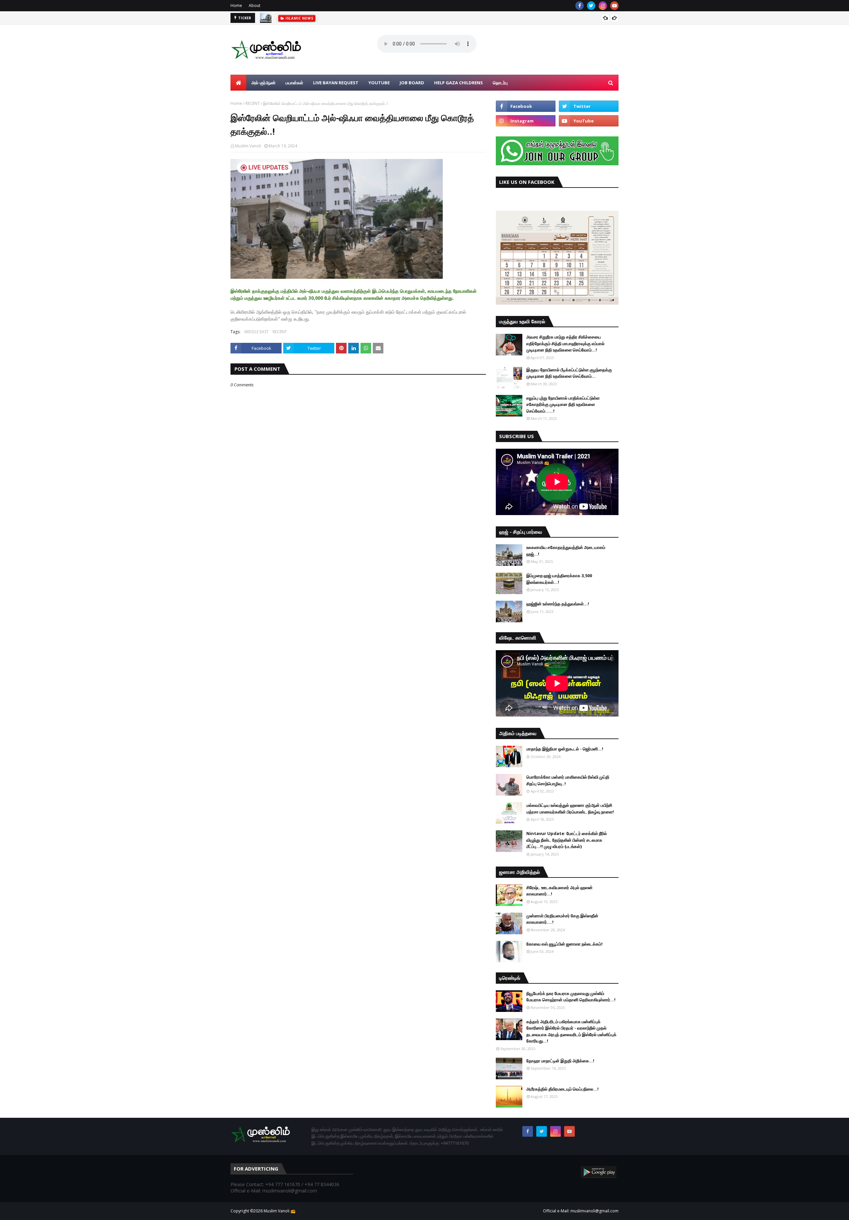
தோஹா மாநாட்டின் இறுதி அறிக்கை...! (560, 1061)
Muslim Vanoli (248, 146)
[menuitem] (238, 83)
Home (236, 5)
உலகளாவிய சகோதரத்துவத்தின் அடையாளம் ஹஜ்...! (565, 550)
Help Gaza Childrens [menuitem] (458, 83)
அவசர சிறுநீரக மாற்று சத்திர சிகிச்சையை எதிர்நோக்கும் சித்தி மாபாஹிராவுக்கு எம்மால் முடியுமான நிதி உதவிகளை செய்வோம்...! (565, 343)
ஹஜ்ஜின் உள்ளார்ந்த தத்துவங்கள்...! (557, 604)
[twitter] (591, 5)
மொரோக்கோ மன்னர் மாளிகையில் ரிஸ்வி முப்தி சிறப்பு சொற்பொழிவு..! (567, 780)
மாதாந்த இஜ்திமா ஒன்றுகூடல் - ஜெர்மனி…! (564, 749)
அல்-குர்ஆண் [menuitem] (263, 83)
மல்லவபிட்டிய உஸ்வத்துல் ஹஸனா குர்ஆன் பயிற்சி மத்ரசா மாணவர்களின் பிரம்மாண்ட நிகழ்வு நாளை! (570, 808)
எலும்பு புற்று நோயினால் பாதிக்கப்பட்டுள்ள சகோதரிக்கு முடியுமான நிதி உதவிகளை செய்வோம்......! (563, 404)
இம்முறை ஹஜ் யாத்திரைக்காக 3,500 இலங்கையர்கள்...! (559, 578)
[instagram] (603, 5)
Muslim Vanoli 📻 (279, 1211)
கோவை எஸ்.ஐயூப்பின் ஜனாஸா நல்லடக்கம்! (564, 944)
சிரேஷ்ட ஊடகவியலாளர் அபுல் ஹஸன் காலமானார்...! (559, 890)
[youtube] (614, 5)
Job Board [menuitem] (412, 83)
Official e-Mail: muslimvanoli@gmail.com (581, 1211)
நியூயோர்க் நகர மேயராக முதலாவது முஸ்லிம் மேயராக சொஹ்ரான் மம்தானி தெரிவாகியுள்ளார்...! (571, 996)
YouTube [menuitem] (379, 83)
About (254, 5)
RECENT (252, 103)
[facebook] (579, 5)
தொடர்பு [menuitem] (500, 83)
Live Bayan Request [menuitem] (336, 83)
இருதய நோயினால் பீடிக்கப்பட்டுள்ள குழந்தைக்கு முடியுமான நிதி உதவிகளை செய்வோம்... (569, 373)
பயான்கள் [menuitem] (294, 83)
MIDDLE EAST (256, 332)
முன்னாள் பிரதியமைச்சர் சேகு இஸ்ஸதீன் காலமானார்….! (562, 919)
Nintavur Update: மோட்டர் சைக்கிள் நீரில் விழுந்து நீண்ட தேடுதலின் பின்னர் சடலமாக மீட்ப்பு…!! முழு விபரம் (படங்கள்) (566, 839)
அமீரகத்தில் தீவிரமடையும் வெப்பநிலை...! (562, 1089)
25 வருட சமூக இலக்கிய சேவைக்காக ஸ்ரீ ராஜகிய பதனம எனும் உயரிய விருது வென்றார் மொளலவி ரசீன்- (366, 21)
